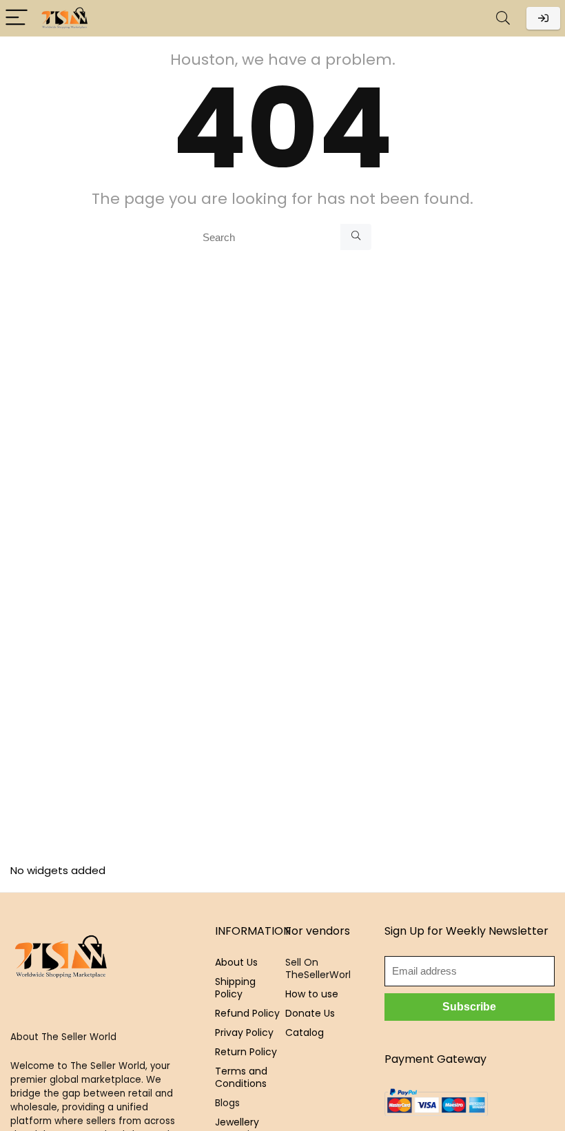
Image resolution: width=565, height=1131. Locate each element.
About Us (236, 962)
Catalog (304, 1032)
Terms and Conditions (241, 1077)
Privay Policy (244, 1032)
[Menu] (16, 18)
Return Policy (246, 1052)
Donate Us (310, 1013)
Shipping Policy (235, 988)
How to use (311, 994)
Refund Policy (247, 1013)
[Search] (503, 18)
